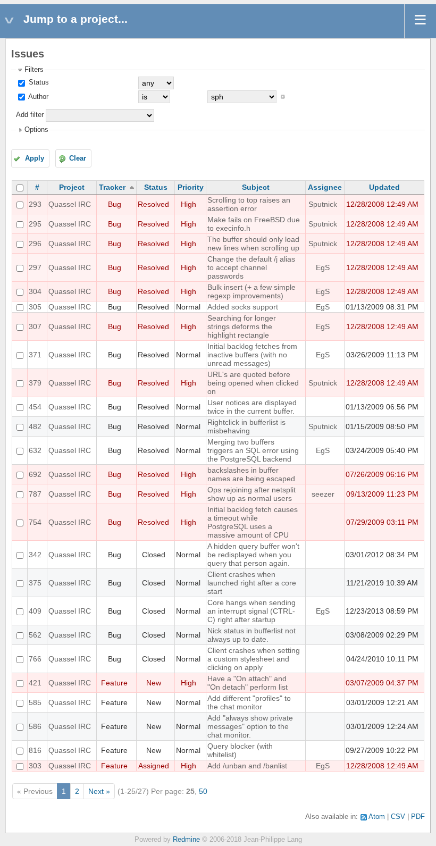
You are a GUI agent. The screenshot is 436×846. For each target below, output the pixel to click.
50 (203, 791)
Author (37, 96)
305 (35, 307)
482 (35, 426)
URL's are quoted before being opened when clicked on (253, 383)
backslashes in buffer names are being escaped (251, 474)
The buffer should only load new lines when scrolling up (253, 243)
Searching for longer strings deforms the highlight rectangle (241, 326)
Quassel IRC (69, 204)
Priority (191, 187)
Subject (256, 187)
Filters (34, 69)
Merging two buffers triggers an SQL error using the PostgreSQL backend (253, 450)
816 (35, 750)
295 (35, 224)
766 (35, 659)
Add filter (30, 115)
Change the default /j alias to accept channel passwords (251, 267)
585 (35, 702)
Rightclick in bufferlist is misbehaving (246, 426)
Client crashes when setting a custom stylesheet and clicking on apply (253, 659)
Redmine (186, 839)
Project (72, 187)
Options (36, 129)
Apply (34, 158)
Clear (77, 158)
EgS (323, 267)
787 (35, 494)
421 (35, 683)
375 (35, 583)
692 (35, 474)
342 (35, 554)
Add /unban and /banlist (247, 765)
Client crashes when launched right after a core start (251, 583)
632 (35, 450)
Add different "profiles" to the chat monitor (249, 702)
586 (35, 726)
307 (35, 326)
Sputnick (322, 204)
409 (35, 611)
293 (35, 204)
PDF (418, 816)
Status (38, 82)
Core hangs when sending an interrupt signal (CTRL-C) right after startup (251, 611)
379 (35, 383)
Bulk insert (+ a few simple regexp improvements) (251, 291)
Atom (376, 816)
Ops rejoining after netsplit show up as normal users (251, 493)
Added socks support (242, 307)
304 (35, 291)
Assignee (325, 187)
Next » (99, 791)
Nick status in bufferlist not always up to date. (251, 634)
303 (35, 765)
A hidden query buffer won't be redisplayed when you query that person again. (253, 554)
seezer (323, 494)
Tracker (112, 187)
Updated (384, 187)
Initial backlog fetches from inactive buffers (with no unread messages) (252, 354)
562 (35, 635)
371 (35, 354)
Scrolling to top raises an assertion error (248, 204)
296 (35, 243)
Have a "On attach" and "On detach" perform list (247, 682)
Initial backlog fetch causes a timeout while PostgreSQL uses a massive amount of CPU (252, 522)
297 (35, 267)
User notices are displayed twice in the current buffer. (252, 406)
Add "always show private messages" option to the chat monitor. (250, 726)
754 (35, 522)
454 (35, 407)
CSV (398, 816)
